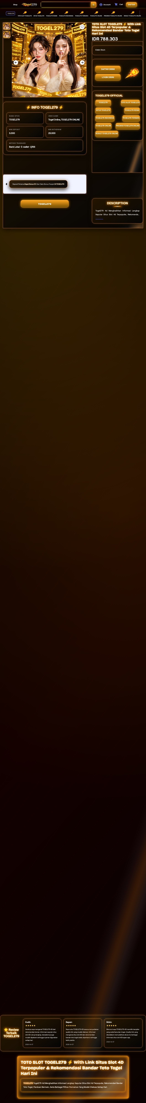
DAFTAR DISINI (108, 69)
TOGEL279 (44, 204)
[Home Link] (29, 5)
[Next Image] (82, 62)
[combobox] (66, 4)
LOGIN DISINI (108, 77)
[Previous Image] (16, 62)
